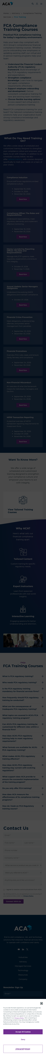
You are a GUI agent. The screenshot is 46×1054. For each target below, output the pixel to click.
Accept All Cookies (23, 1032)
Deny (23, 1039)
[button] (41, 1003)
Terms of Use (19, 1049)
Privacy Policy (19, 1018)
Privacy (27, 1049)
